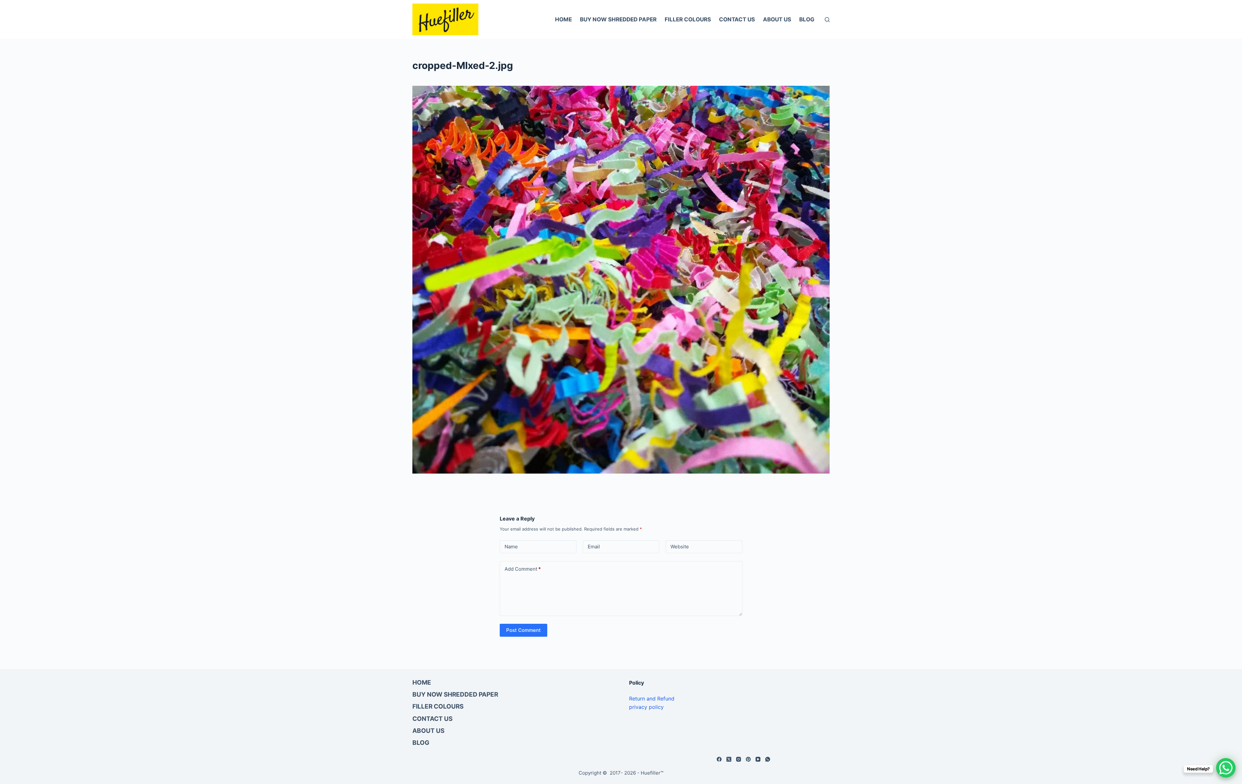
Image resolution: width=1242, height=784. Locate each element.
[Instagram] (738, 759)
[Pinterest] (748, 759)
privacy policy (646, 707)
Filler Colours (688, 19)
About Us (777, 19)
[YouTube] (758, 759)
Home (563, 19)
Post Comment (523, 630)
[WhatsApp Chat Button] (1226, 768)
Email (594, 546)
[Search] (827, 19)
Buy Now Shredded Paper (618, 19)
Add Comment (523, 569)
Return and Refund (651, 698)
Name (511, 546)
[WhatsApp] (767, 759)
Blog (806, 19)
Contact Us (737, 19)
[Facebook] (719, 759)
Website (679, 546)
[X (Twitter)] (728, 759)
